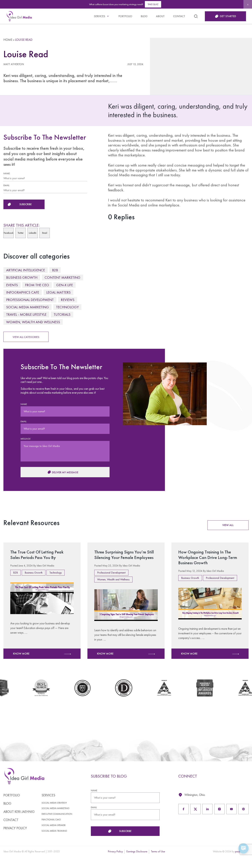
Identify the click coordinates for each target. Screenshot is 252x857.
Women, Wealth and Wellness (33, 322)
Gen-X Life (64, 285)
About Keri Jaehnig (19, 812)
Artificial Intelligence (25, 270)
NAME (6, 173)
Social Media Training (54, 830)
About (160, 16)
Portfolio (125, 16)
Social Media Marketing (27, 307)
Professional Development (30, 299)
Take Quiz (153, 4)
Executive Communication (57, 813)
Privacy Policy (15, 828)
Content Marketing (62, 277)
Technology (67, 307)
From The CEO (37, 285)
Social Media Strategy (54, 802)
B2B (55, 270)
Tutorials (62, 314)
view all (228, 525)
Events (12, 285)
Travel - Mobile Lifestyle (26, 314)
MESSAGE (26, 438)
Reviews (67, 299)
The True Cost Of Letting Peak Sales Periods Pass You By (36, 554)
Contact (179, 16)
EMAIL (6, 185)
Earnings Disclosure (136, 851)
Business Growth (21, 277)
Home (7, 40)
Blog (144, 16)
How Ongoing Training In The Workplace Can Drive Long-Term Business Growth (207, 557)
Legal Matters (58, 292)
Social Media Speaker (53, 825)
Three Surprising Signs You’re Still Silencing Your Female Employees (124, 554)
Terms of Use (158, 851)
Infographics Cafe (22, 292)
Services (99, 16)
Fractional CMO (51, 819)
